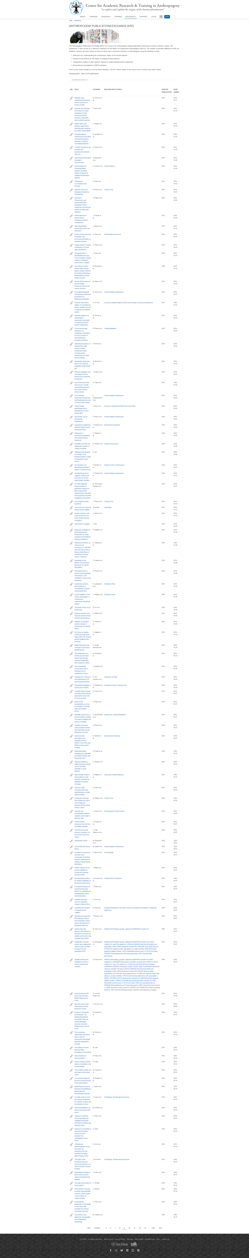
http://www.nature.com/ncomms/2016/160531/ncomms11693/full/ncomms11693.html (71, 788)
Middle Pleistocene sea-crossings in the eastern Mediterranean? (82, 647)
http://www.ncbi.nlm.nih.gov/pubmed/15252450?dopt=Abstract (71, 959)
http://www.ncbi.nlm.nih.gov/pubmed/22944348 (71, 530)
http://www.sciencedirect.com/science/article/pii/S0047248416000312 (71, 725)
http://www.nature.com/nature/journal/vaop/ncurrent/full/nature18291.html (71, 666)
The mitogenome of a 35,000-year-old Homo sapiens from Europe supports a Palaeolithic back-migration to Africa (82, 658)
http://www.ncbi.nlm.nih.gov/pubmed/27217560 (71, 685)
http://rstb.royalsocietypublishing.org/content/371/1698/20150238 (71, 1202)
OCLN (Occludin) (151, 951)
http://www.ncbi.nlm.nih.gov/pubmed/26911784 (71, 147)
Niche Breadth (108, 852)
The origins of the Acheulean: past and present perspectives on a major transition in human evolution (83, 1164)
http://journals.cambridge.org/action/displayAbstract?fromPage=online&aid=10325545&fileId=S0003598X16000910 (71, 798)
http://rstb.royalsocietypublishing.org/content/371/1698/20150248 (71, 1108)
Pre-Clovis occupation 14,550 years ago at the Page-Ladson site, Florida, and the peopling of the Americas (83, 636)
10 (129, 1228)
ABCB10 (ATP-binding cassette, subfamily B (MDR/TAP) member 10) (126, 929)
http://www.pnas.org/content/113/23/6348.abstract (71, 908)
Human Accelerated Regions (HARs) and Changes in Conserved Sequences (128, 302)
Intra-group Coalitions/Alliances (114, 774)
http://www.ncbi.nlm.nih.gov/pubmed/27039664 (71, 452)
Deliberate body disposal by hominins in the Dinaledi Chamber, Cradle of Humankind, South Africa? (83, 456)
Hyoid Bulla (107, 507)
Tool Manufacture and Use (112, 234)
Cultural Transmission (111, 444)
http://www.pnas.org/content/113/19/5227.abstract (71, 878)
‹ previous (97, 1228)
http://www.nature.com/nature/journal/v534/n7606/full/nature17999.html (71, 993)
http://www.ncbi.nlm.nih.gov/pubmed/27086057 (71, 253)
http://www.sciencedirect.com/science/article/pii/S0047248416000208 (71, 702)
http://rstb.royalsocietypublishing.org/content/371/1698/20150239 (71, 1189)
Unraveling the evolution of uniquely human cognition (82, 910)
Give (167, 17)
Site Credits (139, 1239)
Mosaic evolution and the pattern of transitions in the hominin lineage (83, 1064)
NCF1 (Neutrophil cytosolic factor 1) (134, 951)
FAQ (158, 1239)
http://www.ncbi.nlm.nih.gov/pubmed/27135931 (71, 607)
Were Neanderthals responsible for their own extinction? (82, 228)
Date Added (176, 91)
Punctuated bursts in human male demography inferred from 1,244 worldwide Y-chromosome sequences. (83, 575)
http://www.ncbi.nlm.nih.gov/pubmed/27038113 (71, 417)
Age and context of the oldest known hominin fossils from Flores (82, 1006)
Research (105, 17)
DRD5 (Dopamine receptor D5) (127, 946)
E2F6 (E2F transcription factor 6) (148, 946)
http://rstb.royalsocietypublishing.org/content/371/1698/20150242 (71, 1215)
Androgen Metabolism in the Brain (115, 908)
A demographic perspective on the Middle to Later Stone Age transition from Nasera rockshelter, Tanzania (83, 1206)
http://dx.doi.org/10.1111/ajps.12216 (71, 1012)
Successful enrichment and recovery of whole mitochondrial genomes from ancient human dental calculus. (82, 387)
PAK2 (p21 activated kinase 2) (145, 983)
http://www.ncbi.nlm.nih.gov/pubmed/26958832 (71, 234)
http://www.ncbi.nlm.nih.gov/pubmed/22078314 (71, 507)
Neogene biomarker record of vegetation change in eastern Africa (82, 902)
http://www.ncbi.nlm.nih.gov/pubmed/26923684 (71, 181)
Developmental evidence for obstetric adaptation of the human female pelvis (82, 880)
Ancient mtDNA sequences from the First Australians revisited (82, 824)
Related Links (150, 1239)
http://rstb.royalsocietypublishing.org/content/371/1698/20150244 (71, 1062)
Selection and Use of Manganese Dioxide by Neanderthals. (82, 192)
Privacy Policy (120, 1239)
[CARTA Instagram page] (116, 1251)
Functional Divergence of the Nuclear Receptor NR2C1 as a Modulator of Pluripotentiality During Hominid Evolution (83, 891)
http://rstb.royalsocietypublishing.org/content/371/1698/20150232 (71, 1078)
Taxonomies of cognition (82, 524)
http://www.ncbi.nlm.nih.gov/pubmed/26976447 (71, 281)
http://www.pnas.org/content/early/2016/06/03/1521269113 (71, 841)
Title (76, 89)
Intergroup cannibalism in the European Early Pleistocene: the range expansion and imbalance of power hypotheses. (83, 534)
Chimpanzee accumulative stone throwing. (81, 183)
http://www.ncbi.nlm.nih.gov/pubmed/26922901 (71, 190)
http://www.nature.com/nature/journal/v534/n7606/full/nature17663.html (71, 1004)
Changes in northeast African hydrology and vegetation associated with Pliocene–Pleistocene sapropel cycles (83, 1120)
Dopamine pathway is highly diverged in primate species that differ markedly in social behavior (83, 766)
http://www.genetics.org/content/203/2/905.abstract (71, 887)
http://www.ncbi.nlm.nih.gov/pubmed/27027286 (71, 372)
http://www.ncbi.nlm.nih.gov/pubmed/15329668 (71, 584)
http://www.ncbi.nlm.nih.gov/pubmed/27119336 (71, 560)
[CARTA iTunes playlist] (138, 1250)
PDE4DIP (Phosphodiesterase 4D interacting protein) (121, 953)
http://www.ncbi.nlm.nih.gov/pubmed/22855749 (71, 613)
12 (140, 1228)
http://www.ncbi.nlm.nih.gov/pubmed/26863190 (71, 98)
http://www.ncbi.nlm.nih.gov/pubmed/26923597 (71, 166)
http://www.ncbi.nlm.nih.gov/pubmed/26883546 (71, 198)
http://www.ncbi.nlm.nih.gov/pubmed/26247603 (71, 245)
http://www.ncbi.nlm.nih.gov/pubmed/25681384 (71, 303)
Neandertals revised (81, 840)
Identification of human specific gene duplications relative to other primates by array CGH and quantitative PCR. (83, 946)
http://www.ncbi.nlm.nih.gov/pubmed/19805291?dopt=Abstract (71, 929)
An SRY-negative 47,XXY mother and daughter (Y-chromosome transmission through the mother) (83, 599)
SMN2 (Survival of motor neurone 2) (117, 987)
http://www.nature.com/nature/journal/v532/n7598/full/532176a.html (71, 524)
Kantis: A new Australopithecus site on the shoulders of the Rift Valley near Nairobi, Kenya (82, 706)
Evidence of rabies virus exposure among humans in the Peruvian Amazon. (83, 615)
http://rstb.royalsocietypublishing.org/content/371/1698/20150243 (71, 1116)
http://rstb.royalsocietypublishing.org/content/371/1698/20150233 (71, 1097)
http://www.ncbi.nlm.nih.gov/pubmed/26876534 (71, 134)
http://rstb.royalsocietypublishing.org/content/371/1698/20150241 (71, 1047)
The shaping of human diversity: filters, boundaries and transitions (83, 1050)
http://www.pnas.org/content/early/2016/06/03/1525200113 (71, 852)
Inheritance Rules (109, 584)
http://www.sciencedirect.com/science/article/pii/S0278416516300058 (71, 645)
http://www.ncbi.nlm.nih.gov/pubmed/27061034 (71, 501)
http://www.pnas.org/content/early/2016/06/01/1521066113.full (71, 822)
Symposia (93, 17)
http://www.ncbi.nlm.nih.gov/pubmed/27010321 (71, 425)
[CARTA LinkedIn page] (127, 1251)
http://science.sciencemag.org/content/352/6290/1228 (71, 811)
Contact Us (165, 1239)
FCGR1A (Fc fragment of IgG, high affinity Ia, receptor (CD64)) (124, 949)
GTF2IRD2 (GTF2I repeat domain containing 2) (125, 978)
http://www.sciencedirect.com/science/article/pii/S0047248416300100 (71, 1032)
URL (71, 89)
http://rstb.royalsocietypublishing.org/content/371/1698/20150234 (71, 1129)
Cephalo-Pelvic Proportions (113, 878)
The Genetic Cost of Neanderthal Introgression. (81, 419)
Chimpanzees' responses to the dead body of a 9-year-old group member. (83, 679)
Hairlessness (108, 714)
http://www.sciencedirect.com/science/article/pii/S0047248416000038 (71, 691)
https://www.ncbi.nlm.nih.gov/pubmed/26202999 (71, 315)
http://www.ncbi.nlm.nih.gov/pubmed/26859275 (71, 215)
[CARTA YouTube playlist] (132, 1251)
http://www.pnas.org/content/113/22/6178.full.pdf (71, 762)
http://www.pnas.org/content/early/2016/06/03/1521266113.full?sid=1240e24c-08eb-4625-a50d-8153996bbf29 (71, 830)
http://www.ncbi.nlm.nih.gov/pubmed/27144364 (71, 622)
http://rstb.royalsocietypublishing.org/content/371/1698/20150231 (71, 1086)
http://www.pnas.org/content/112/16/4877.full (71, 868)
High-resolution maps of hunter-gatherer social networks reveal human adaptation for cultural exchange (82, 779)
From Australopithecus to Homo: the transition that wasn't (82, 1110)
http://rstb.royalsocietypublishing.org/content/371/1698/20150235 (71, 1144)
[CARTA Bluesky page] (121, 1251)
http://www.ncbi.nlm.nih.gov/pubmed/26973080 (71, 361)
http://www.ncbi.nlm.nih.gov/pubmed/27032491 (71, 395)
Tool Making (108, 1097)
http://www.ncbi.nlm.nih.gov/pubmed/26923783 (71, 158)
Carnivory (107, 406)
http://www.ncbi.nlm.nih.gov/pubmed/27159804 (71, 677)
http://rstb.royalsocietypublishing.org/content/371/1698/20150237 (71, 1183)
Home (70, 20)
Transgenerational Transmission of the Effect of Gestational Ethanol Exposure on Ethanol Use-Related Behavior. (83, 138)
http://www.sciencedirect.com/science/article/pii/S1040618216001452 (71, 226)
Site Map (130, 1239)
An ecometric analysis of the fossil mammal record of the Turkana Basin (83, 1080)
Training (118, 17)
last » (160, 1228)
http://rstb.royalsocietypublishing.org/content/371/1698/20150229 (71, 1056)
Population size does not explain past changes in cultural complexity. (82, 446)
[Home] (124, 7)
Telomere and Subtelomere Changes (144, 990)
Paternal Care (122, 685)
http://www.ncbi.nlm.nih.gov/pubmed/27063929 (71, 473)
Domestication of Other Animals (114, 811)
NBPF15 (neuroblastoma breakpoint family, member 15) (134, 980)
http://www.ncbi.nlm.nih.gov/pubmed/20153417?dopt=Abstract (71, 942)
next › (153, 1228)
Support (143, 17)
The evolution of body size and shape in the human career (83, 1072)
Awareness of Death (110, 677)
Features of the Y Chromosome (114, 465)
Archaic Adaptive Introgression (114, 292)
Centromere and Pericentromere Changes (141, 964)
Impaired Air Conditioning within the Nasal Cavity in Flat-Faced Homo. (82, 427)
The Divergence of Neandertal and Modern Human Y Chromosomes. (83, 467)
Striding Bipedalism (110, 328)
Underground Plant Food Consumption (123, 406)
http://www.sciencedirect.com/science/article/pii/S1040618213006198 (71, 484)
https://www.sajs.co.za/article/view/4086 (71, 751)
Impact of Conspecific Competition (137, 908)
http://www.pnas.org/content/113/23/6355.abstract (71, 899)
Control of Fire (108, 189)
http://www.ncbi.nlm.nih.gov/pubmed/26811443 (71, 108)
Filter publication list (80, 80)
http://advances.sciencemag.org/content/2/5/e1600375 (71, 632)
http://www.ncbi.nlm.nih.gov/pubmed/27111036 (71, 571)
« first (88, 1228)
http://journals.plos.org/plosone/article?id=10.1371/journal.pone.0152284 (71, 543)
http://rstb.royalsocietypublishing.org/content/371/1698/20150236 (71, 1172)
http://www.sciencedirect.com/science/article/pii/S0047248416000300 (71, 715)
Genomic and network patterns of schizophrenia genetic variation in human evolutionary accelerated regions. (83, 307)
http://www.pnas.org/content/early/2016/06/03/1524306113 (71, 846)
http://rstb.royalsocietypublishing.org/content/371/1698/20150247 (71, 1070)
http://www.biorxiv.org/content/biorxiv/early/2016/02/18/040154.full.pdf (71, 775)
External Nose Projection (112, 425)
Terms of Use (108, 1239)
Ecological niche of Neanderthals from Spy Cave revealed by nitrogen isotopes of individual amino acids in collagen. (83, 257)
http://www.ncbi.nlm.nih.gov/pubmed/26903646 (71, 124)
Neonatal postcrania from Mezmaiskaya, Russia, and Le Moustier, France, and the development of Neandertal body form (82, 920)
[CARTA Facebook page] (110, 1251)
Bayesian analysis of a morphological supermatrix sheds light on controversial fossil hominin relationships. (82, 320)
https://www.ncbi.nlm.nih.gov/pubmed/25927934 (71, 328)
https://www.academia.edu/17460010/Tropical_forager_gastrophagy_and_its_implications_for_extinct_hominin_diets (71, 406)
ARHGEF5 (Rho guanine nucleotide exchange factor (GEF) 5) (133, 962)
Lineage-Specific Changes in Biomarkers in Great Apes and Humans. (83, 247)
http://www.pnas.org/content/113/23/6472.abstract (71, 916)
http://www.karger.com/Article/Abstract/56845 (71, 594)
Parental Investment (110, 685)
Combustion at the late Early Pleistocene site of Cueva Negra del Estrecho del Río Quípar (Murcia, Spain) (82, 802)
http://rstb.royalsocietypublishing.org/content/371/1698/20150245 (71, 1159)
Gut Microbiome (109, 166)
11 (134, 1228)
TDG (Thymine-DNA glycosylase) (121, 990)
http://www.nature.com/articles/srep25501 (71, 653)
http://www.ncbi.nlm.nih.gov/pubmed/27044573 (71, 513)
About (82, 17)
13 (145, 1228)
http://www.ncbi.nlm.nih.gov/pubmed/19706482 (71, 266)
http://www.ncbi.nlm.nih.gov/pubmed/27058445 (71, 465)
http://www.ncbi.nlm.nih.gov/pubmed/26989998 (71, 382)
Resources (131, 17)
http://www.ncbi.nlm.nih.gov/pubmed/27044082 (71, 444)
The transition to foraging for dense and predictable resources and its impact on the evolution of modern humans (82, 1193)
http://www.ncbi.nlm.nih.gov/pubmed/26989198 (71, 292)
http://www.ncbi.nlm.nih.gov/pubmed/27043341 (71, 433)
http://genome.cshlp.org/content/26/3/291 (71, 344)
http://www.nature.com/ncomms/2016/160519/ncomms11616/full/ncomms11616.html (71, 736)
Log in (153, 17)
